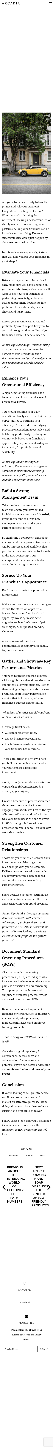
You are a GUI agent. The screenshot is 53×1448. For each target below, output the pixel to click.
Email (42, 1155)
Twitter (29, 1155)
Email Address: (11, 1349)
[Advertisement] (26, 85)
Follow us (24, 1302)
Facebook (13, 1155)
